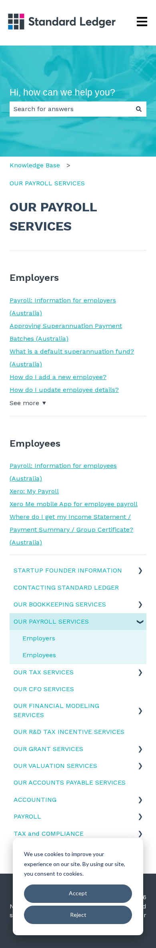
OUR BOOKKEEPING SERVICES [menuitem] (60, 604)
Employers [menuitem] (38, 638)
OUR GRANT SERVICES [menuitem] (48, 749)
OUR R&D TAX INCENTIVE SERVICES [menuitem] (69, 731)
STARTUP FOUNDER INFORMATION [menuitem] (68, 570)
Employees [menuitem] (39, 655)
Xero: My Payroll (34, 491)
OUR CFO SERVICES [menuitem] (44, 689)
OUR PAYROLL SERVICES (47, 183)
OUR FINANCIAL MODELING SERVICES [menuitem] (56, 710)
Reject (78, 914)
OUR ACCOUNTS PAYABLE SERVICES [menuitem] (70, 782)
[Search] (138, 109)
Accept (78, 893)
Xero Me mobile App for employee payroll (74, 504)
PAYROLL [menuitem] (27, 816)
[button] (140, 571)
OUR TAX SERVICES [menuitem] (44, 672)
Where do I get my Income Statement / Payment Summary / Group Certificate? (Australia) (71, 529)
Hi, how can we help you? (62, 92)
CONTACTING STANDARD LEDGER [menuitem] (66, 587)
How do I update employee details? (64, 390)
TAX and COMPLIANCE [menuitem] (49, 833)
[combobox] (70, 109)
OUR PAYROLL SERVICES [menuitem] (51, 621)
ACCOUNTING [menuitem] (35, 799)
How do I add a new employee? (58, 377)
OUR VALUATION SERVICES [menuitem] (55, 765)
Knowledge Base (35, 165)
